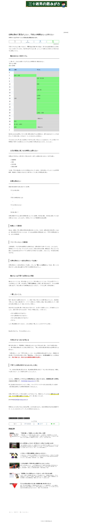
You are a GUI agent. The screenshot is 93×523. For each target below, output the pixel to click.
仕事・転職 (21, 418)
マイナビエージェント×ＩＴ (28, 381)
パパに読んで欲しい (13, 418)
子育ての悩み (27, 418)
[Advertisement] (45, 20)
